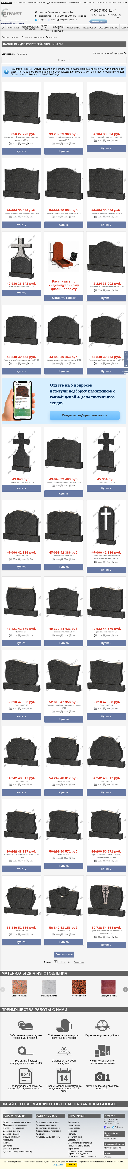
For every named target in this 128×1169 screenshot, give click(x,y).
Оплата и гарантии (36, 3)
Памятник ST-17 (21, 705)
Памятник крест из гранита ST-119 (21, 287)
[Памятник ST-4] (21, 602)
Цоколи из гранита (11, 1131)
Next (123, 987)
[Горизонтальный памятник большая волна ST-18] (64, 675)
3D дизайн (40, 1134)
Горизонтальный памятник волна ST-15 (106, 137)
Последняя (79, 962)
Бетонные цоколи (11, 1149)
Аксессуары (8, 1140)
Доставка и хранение (57, 3)
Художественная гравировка (48, 1131)
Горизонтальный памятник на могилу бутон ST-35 (21, 856)
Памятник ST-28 (21, 556)
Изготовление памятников (47, 1122)
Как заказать (20, 3)
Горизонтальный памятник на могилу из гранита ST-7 (64, 138)
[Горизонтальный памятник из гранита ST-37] (106, 330)
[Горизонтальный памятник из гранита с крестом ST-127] (106, 901)
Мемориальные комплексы (15, 1125)
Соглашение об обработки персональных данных (80, 1153)
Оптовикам (102, 3)
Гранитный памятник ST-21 (63, 556)
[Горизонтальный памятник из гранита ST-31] (64, 330)
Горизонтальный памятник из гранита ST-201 (64, 482)
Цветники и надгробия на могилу (17, 1152)
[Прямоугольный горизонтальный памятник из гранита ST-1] (21, 107)
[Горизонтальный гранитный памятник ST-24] (106, 257)
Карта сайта (73, 1149)
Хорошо (71, 1165)
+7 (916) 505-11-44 (102, 10)
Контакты (122, 3)
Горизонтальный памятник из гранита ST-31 (64, 360)
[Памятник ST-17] (21, 675)
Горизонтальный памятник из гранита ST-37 (106, 360)
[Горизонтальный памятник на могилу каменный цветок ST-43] (106, 824)
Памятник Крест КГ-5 (106, 482)
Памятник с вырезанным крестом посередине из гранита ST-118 (106, 557)
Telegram (42, 20)
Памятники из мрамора (13, 1128)
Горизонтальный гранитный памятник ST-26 (21, 213)
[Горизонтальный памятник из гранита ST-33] (21, 330)
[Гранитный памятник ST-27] (106, 602)
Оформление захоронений (48, 1128)
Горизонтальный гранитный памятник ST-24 (106, 287)
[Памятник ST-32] (106, 751)
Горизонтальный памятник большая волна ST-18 (64, 706)
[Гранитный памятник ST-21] (64, 525)
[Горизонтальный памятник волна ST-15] (106, 107)
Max (53, 20)
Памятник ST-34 (63, 781)
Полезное (72, 1131)
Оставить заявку (64, 297)
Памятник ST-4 (21, 632)
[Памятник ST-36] (21, 751)
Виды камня (89, 3)
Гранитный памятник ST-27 (106, 632)
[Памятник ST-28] (21, 525)
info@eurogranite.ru (68, 20)
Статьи (112, 3)
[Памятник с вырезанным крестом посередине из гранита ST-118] (106, 525)
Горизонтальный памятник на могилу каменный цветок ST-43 (106, 856)
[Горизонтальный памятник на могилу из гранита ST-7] (64, 107)
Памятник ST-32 (106, 781)
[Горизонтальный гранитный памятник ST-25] (64, 183)
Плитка (6, 1143)
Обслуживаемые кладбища (80, 1143)
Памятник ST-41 (63, 855)
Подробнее (58, 1165)
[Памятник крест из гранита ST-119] (21, 257)
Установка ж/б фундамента (48, 1137)
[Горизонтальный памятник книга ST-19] (106, 183)
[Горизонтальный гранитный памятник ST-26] (21, 183)
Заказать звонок (98, 21)
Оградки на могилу (11, 1137)
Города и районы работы (79, 1146)
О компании (6, 3)
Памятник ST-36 (21, 781)
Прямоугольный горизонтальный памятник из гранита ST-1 (21, 138)
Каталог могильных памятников (17, 1122)
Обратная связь (75, 1137)
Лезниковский (79, 995)
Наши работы (75, 3)
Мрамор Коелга (49, 995)
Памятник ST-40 (63, 931)
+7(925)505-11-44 (111, 1124)
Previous (3, 987)
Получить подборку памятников (84, 415)
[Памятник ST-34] (64, 751)
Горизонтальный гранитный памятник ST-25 (64, 213)
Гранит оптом (74, 1125)
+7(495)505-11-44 (111, 1122)
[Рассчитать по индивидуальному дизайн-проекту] (64, 257)
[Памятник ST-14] (106, 675)
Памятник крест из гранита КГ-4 (21, 482)
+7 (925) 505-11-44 (99, 15)
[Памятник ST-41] (64, 824)
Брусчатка (7, 1146)
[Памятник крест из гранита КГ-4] (21, 452)
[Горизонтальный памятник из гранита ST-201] (64, 452)
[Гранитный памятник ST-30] (64, 602)
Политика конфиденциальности (82, 1157)
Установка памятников (46, 1125)
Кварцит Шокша (109, 995)
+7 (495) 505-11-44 (115, 16)
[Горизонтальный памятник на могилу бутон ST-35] (21, 824)
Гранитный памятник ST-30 (63, 632)
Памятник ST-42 (21, 931)
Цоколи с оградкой (11, 1134)
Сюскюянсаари (19, 995)
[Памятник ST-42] (21, 901)
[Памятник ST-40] (64, 901)
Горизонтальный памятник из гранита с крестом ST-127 (106, 932)
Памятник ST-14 (106, 705)
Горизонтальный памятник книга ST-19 (106, 213)
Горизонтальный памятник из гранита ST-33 (21, 360)
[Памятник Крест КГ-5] (106, 452)
